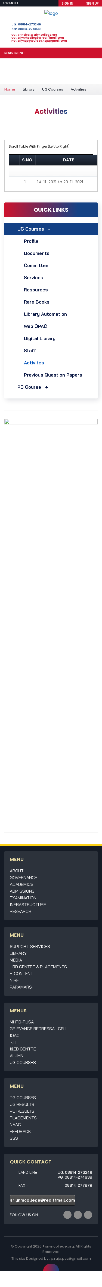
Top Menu (11, 3)
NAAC (15, 1124)
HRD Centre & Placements (38, 966)
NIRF (14, 980)
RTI (13, 1042)
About (17, 870)
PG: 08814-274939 (26, 29)
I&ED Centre (23, 1049)
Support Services (30, 946)
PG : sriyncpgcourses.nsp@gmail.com (39, 40)
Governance (23, 877)
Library (29, 89)
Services (33, 277)
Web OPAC (35, 326)
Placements (23, 1117)
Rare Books (37, 302)
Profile (31, 241)
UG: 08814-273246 (26, 24)
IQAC (15, 1035)
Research (20, 911)
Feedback (20, 1131)
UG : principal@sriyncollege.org (34, 34)
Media (16, 960)
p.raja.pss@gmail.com (71, 1258)
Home (9, 89)
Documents (37, 253)
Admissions (22, 891)
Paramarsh (22, 987)
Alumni (17, 1055)
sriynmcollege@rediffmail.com (42, 1200)
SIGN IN (67, 3)
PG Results (22, 1111)
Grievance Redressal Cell (39, 1028)
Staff (30, 350)
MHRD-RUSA (22, 1022)
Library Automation (45, 314)
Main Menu (14, 53)
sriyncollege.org (59, 1246)
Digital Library (39, 338)
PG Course (29, 387)
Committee (36, 265)
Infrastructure (28, 904)
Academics (21, 884)
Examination (23, 897)
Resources (36, 289)
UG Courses (52, 89)
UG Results (22, 1104)
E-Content (21, 973)
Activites (34, 362)
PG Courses (23, 1097)
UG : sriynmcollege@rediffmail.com (37, 37)
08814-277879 (78, 1185)
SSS (14, 1138)
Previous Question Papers (53, 375)
